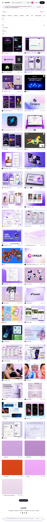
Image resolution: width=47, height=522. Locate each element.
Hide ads (39, 91)
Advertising (26, 510)
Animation (10, 15)
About (33, 510)
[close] (43, 7)
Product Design (38, 15)
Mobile (27, 15)
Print (32, 15)
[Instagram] (24, 512)
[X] (20, 512)
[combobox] (19, 2)
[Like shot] (18, 52)
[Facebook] (22, 512)
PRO (39, 52)
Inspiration (21, 510)
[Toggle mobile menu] (3, 2)
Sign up (37, 2)
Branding (16, 15)
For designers (11, 510)
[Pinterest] (26, 512)
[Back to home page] (7, 2)
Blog (30, 510)
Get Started (37, 518)
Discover (3, 15)
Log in (42, 2)
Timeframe (4, 30)
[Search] (32, 2)
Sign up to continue (23, 500)
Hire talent (16, 510)
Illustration (22, 15)
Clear (44, 25)
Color (3, 24)
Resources (43, 518)
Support (37, 510)
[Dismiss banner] (41, 517)
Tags (3, 18)
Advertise (43, 91)
